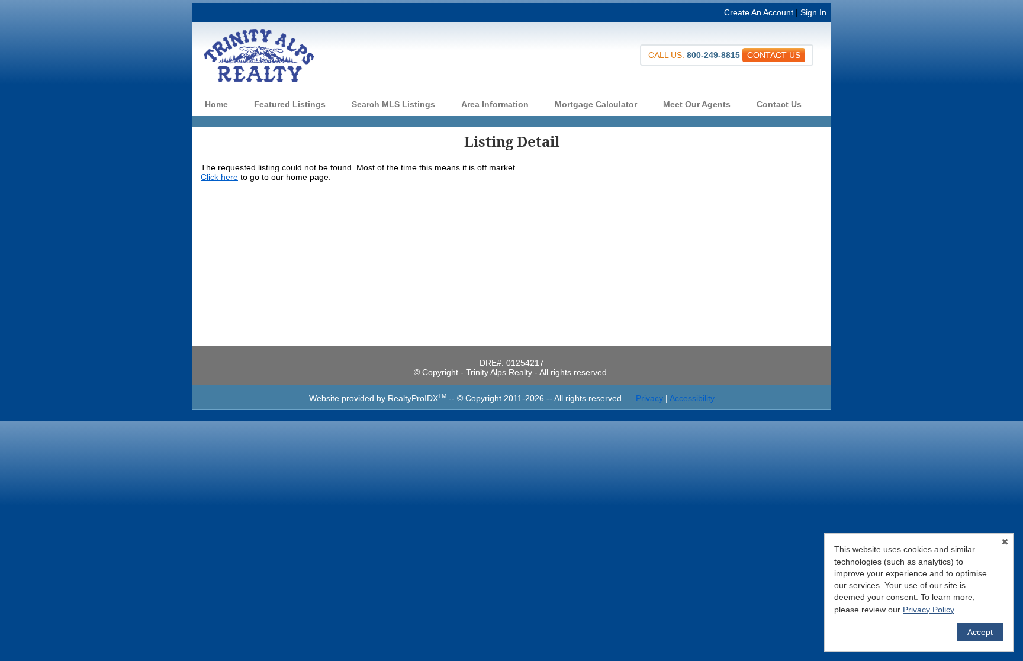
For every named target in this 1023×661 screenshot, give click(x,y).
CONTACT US (773, 55)
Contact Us (779, 104)
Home (216, 104)
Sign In (813, 12)
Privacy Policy (928, 609)
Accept (980, 632)
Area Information (495, 104)
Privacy (649, 398)
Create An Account (758, 12)
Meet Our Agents (697, 104)
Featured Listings (290, 104)
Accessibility (692, 398)
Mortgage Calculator (596, 104)
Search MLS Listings (393, 104)
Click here (219, 177)
